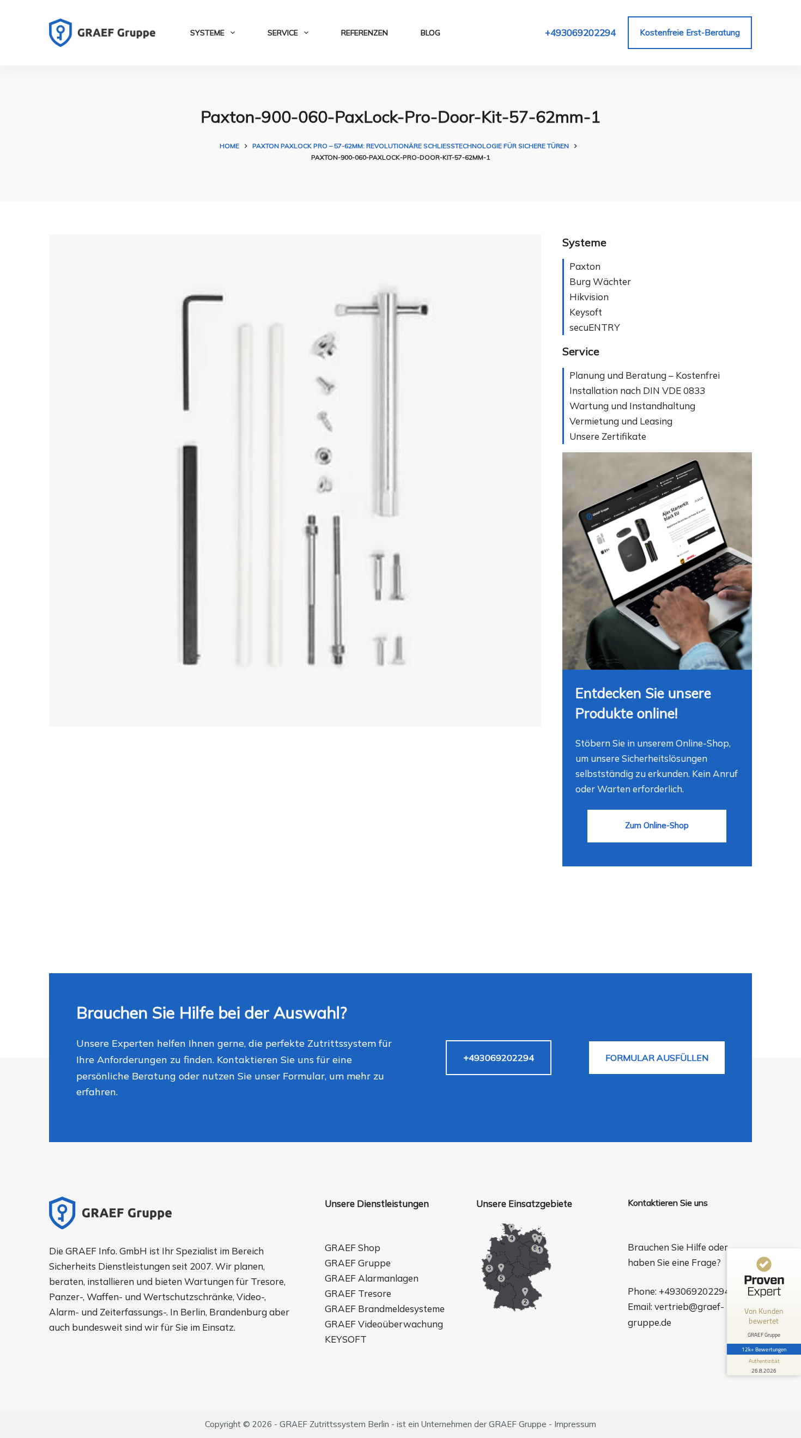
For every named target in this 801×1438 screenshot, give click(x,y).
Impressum (575, 1424)
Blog (430, 33)
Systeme (207, 33)
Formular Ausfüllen (656, 1057)
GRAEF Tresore (358, 1293)
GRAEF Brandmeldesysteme (385, 1308)
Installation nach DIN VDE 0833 (637, 390)
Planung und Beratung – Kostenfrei (644, 375)
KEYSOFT (346, 1339)
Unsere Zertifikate (607, 436)
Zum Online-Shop (657, 825)
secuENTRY (594, 327)
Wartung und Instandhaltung (632, 405)
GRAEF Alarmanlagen (371, 1278)
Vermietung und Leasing (620, 421)
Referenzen (364, 33)
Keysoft (585, 312)
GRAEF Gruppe (358, 1263)
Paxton (584, 266)
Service (283, 33)
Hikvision (589, 296)
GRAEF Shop (352, 1247)
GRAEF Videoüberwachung (384, 1324)
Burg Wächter (600, 281)
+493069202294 (580, 32)
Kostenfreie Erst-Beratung (690, 32)
